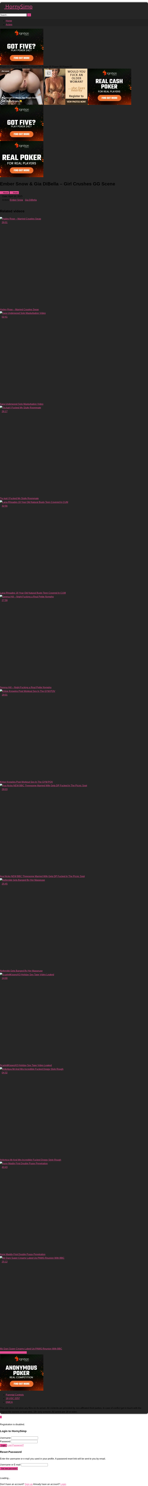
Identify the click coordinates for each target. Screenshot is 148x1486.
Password (5, 1441)
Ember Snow (16, 200)
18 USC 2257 (13, 1398)
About (5, 193)
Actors (9, 24)
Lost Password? (15, 1445)
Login (3, 1445)
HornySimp (18, 6)
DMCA (9, 1402)
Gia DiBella (31, 200)
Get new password (9, 1468)
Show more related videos (13, 1352)
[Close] (1, 1420)
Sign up (29, 1484)
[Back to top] (1, 1417)
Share (15, 193)
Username (5, 1438)
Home (9, 21)
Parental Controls (15, 1395)
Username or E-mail (10, 1464)
